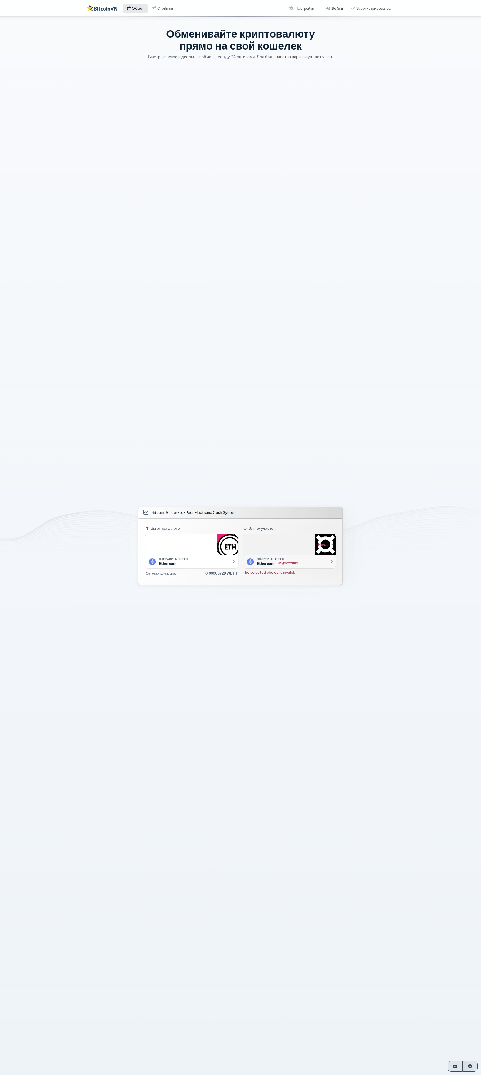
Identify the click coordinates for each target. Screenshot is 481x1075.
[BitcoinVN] (102, 8)
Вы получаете (260, 528)
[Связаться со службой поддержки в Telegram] (470, 1066)
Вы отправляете (165, 528)
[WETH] (227, 544)
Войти (336, 8)
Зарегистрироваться (373, 8)
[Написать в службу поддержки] (455, 1066)
